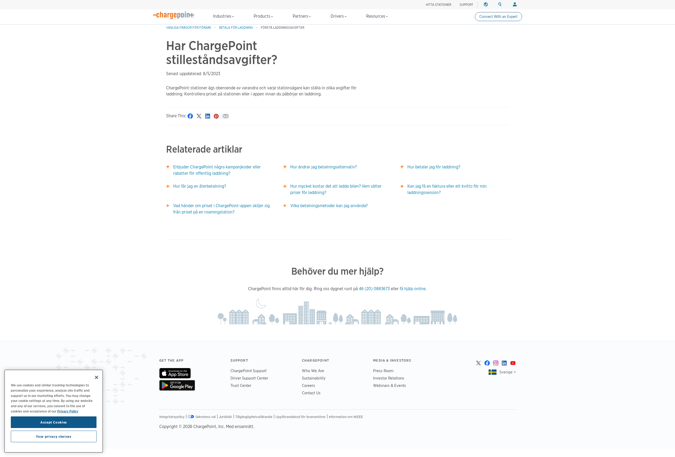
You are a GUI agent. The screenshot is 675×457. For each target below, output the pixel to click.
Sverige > (507, 372)
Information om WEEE (346, 417)
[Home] (174, 15)
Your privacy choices (53, 436)
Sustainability (314, 378)
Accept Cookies (53, 422)
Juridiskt (225, 417)
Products (262, 16)
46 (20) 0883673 (374, 288)
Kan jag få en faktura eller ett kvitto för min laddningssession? (447, 189)
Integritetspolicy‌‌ (172, 417)
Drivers (338, 16)
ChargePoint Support (248, 370)
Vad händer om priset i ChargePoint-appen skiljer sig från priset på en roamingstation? (221, 209)
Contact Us (311, 392)
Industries (222, 16)
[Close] (96, 377)
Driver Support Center (249, 378)
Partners (301, 16)
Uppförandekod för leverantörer (301, 417)
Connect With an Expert (498, 16)
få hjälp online (413, 288)
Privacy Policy (67, 411)
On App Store (175, 373)
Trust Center (240, 385)
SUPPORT (466, 5)
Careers (308, 385)
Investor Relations (388, 378)
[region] (53, 411)
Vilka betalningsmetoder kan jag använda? (329, 205)
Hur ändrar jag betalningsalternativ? (323, 166)
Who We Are (313, 370)
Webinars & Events (389, 385)
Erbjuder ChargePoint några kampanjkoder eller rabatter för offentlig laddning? (217, 170)
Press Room (383, 370)
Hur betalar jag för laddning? (433, 166)
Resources (376, 16)
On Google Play (177, 385)
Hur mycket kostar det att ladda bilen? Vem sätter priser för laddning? (336, 189)
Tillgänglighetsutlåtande (253, 417)
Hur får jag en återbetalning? (199, 186)
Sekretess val (205, 417)
